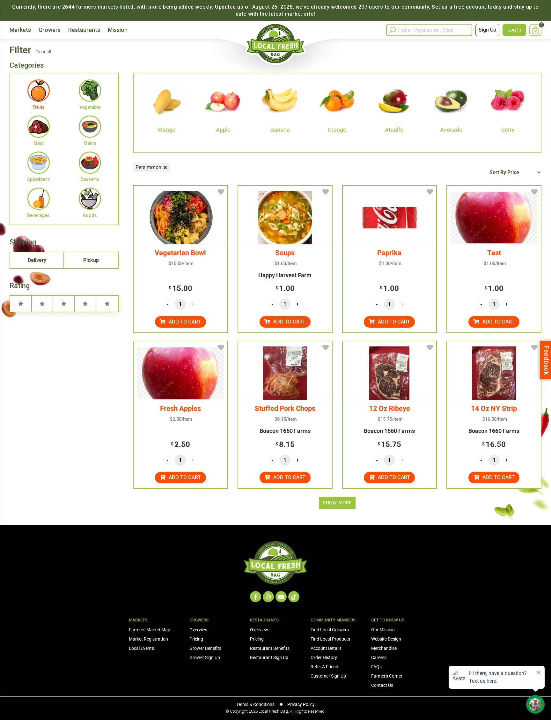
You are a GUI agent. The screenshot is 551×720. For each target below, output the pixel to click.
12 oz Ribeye (389, 408)
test (494, 253)
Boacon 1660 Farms (285, 430)
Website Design (386, 639)
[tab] (64, 287)
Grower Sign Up (204, 657)
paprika (389, 253)
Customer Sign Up (328, 676)
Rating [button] (20, 286)
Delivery (37, 260)
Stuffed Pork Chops (285, 408)
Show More (337, 503)
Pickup (91, 260)
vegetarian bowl (180, 253)
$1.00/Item (286, 263)
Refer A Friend (324, 666)
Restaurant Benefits (270, 648)
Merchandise (384, 648)
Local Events (141, 648)
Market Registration (148, 639)
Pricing (196, 639)
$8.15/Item (286, 419)
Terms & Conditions (255, 704)
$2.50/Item (181, 419)
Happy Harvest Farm (285, 275)
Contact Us (382, 685)
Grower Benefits (205, 648)
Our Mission (383, 629)
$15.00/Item (181, 263)
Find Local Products (330, 639)
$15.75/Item (390, 419)
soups (285, 253)
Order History (324, 657)
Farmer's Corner (386, 676)
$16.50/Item (494, 419)
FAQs (376, 666)
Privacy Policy (301, 704)
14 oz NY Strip (494, 408)
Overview (198, 629)
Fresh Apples (180, 408)
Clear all (43, 51)
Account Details (326, 648)
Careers (378, 657)
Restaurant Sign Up (269, 657)
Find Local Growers (330, 629)
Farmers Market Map (149, 629)
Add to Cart (185, 322)
